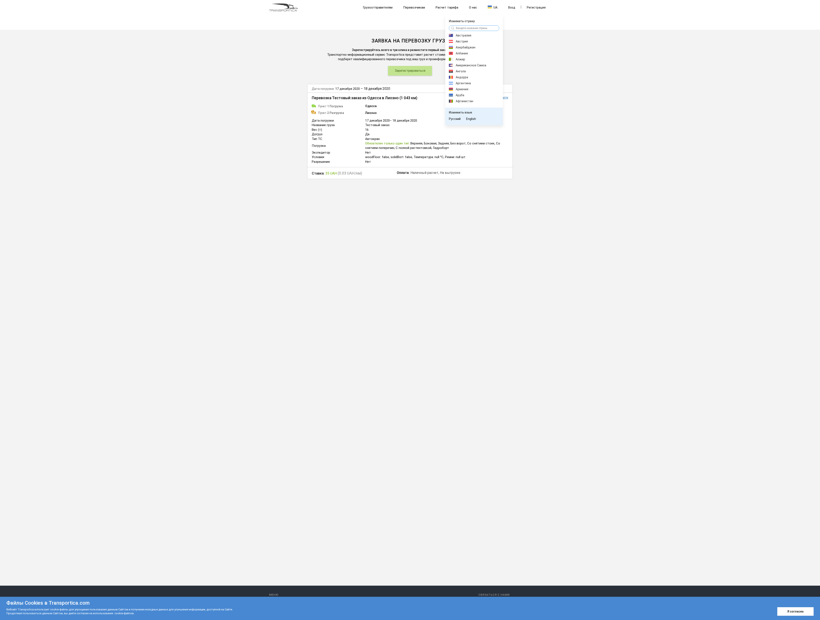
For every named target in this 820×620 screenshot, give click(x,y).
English (471, 119)
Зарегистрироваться (410, 70)
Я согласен (795, 611)
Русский (455, 119)
